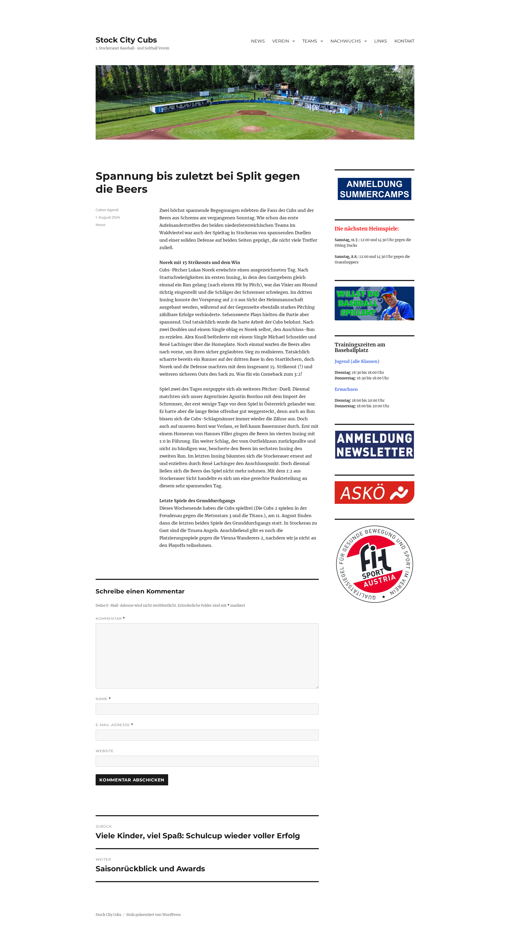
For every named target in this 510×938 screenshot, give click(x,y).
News (100, 225)
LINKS (380, 41)
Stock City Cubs (126, 39)
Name (103, 699)
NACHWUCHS (345, 41)
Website (105, 751)
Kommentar (110, 618)
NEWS (258, 41)
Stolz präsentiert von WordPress (153, 914)
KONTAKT (404, 41)
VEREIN (280, 41)
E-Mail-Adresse (114, 725)
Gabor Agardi (107, 210)
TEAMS (309, 41)
